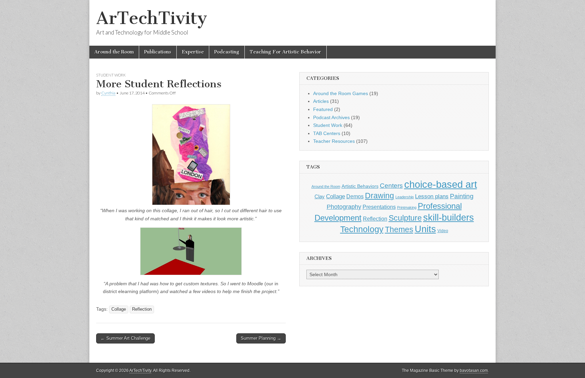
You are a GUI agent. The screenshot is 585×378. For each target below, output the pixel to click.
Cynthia (108, 92)
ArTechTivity (151, 18)
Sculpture (405, 218)
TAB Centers (326, 133)
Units (425, 229)
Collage (118, 309)
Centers (391, 185)
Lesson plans (432, 196)
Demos (355, 196)
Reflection (142, 309)
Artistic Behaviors (360, 186)
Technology (362, 229)
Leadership (404, 197)
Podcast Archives (331, 117)
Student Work (111, 75)
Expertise (193, 52)
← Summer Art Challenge (125, 338)
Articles (321, 101)
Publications (157, 52)
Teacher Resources (334, 141)
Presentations (379, 207)
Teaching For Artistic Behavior (285, 52)
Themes (399, 229)
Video (442, 230)
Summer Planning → (261, 338)
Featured (323, 109)
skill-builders (448, 217)
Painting (462, 196)
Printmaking (406, 207)
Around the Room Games (340, 93)
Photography (344, 206)
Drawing (379, 196)
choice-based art (440, 184)
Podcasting (226, 52)
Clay (320, 196)
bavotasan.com (474, 370)
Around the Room (114, 52)
